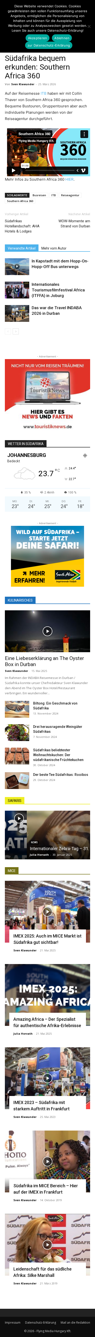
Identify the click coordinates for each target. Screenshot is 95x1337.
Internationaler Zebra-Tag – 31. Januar (44, 848)
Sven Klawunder (22, 84)
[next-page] (16, 331)
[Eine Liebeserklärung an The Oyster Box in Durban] (47, 631)
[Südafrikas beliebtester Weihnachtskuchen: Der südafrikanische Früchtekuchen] (17, 756)
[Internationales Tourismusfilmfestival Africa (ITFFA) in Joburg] (17, 290)
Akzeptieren (37, 38)
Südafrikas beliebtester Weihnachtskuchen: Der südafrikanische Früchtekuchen (58, 755)
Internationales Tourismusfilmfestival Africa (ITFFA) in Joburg (58, 290)
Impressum (12, 1322)
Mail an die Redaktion (75, 1322)
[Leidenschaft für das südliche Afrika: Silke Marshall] (47, 1245)
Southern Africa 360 (20, 201)
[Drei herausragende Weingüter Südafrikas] (17, 732)
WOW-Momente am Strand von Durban (74, 223)
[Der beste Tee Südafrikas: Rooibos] (17, 780)
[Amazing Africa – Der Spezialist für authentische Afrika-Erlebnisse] (47, 995)
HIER (69, 179)
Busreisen (39, 195)
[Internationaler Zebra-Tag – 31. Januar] (47, 835)
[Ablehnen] (88, 26)
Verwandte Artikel (22, 248)
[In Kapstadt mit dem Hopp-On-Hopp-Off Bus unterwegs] (17, 266)
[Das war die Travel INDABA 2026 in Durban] (17, 313)
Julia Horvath (17, 854)
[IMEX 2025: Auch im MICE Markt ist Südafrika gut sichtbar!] (47, 912)
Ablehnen (61, 38)
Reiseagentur (70, 195)
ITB (44, 93)
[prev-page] (8, 331)
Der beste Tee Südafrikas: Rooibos (60, 775)
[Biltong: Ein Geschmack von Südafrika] (17, 709)
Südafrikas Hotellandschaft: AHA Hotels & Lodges (22, 226)
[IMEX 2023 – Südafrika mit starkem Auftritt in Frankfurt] (47, 1078)
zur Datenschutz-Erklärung (49, 45)
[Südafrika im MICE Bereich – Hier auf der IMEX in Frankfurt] (47, 1161)
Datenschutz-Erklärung (40, 1322)
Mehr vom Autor (53, 248)
